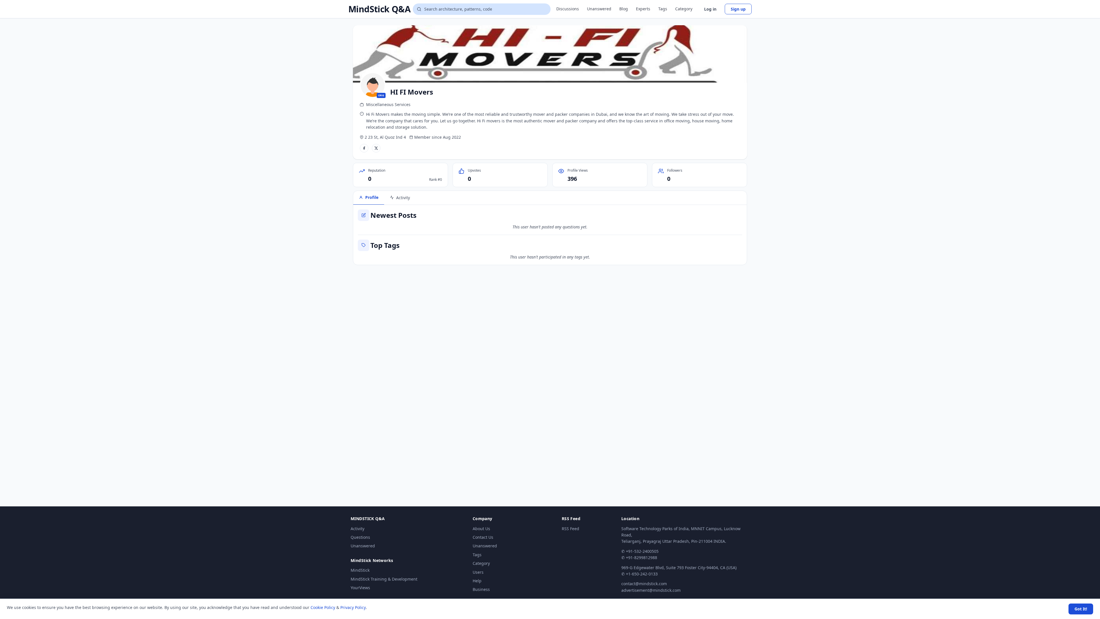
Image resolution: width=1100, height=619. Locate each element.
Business (481, 589)
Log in (710, 9)
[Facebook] (364, 148)
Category (683, 8)
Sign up (738, 9)
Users (478, 572)
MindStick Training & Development (384, 579)
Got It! (1081, 609)
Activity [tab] (403, 197)
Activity (357, 528)
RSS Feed (570, 528)
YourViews (360, 587)
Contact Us (483, 537)
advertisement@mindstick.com (651, 590)
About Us (481, 528)
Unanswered (599, 8)
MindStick (360, 570)
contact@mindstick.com (644, 583)
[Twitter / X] (376, 148)
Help (477, 580)
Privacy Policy (353, 607)
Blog (623, 8)
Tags (662, 8)
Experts (643, 8)
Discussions (567, 8)
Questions (360, 537)
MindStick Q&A (379, 9)
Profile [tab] (371, 197)
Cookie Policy (323, 607)
